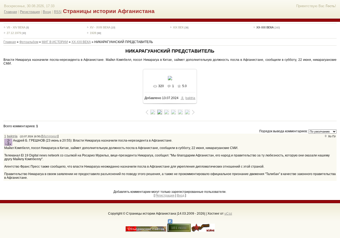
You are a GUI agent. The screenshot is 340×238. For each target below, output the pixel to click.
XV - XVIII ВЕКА (100, 27)
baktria (190, 98)
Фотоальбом (28, 42)
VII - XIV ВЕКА (16, 27)
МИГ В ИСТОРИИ (55, 42)
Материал (50, 136)
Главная (10, 12)
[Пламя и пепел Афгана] (203, 231)
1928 (93, 33)
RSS (57, 12)
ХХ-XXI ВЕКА (265, 27)
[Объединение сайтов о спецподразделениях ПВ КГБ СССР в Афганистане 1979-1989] (146, 231)
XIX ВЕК (178, 27)
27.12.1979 (14, 33)
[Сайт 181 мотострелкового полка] (179, 231)
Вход (47, 12)
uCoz (228, 213)
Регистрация (30, 12)
